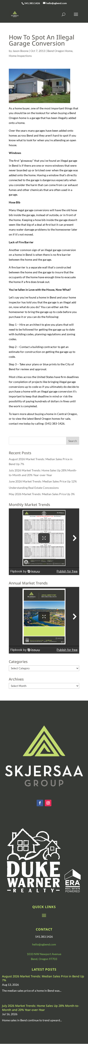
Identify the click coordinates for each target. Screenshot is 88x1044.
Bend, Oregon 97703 (44, 959)
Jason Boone (20, 51)
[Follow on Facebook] (40, 803)
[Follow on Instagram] (48, 803)
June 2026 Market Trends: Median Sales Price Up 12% (43, 481)
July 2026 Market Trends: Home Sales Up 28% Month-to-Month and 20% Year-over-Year (40, 1008)
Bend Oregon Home (59, 51)
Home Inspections (20, 55)
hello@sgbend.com (44, 944)
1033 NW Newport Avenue (44, 954)
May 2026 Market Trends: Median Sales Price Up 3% (42, 494)
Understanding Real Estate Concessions (34, 487)
